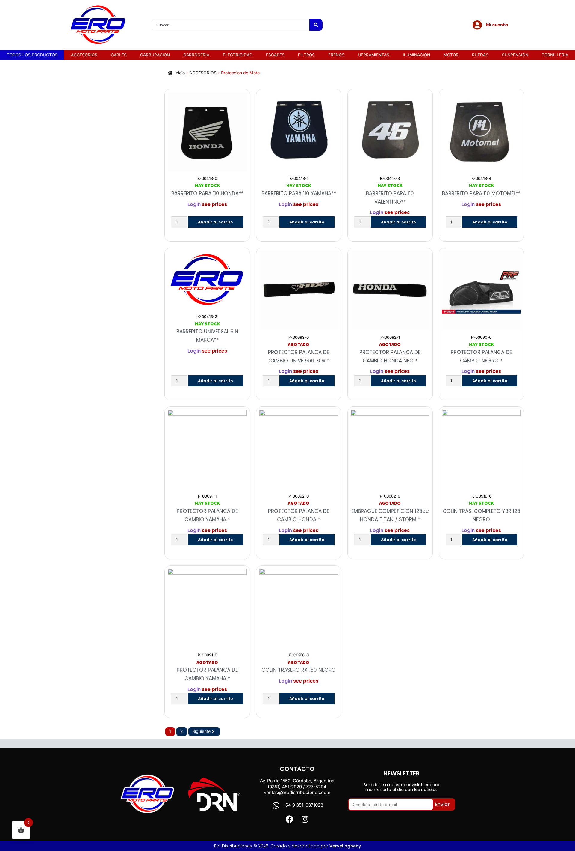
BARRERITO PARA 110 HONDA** (207, 193)
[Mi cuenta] (477, 25)
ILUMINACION (416, 54)
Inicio (180, 72)
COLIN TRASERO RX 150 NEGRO (298, 670)
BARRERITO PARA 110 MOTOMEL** (481, 193)
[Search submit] (316, 25)
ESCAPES (275, 54)
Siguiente (201, 731)
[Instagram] (304, 819)
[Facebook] (289, 819)
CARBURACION (155, 54)
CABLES (119, 54)
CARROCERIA (196, 54)
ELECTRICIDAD (237, 54)
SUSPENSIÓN (515, 54)
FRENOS (336, 54)
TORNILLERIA (555, 54)
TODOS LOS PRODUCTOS (32, 54)
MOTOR (451, 54)
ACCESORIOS (84, 54)
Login (194, 204)
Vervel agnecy (345, 846)
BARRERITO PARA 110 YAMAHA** (298, 193)
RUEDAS (480, 54)
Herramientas (373, 54)
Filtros (306, 54)
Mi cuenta (497, 25)
